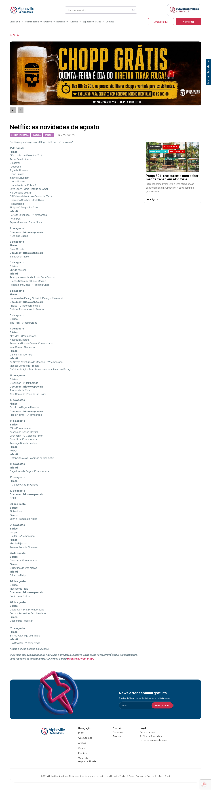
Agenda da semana (20, 135)
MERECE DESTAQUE (158, 152)
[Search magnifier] (133, 10)
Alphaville (155, 147)
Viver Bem (15, 21)
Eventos (47, 21)
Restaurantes (177, 152)
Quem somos (85, 737)
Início (81, 732)
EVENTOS (49, 135)
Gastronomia (32, 21)
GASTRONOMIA (170, 147)
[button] (20, 110)
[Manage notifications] (203, 784)
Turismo (74, 21)
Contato (110, 21)
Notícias (60, 21)
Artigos (82, 742)
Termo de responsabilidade (87, 760)
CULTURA (37, 135)
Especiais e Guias (92, 21)
